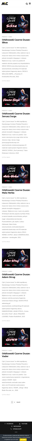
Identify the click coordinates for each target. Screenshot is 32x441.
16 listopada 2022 (23, 181)
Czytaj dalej (6, 81)
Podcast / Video (7, 36)
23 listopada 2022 (23, 105)
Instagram (17, 426)
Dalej (18, 402)
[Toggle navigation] (29, 3)
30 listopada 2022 (23, 31)
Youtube (24, 423)
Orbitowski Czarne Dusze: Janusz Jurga (16, 115)
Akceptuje (23, 439)
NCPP (8, 31)
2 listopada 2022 (24, 345)
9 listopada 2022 (24, 265)
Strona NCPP (17, 429)
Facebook (10, 423)
